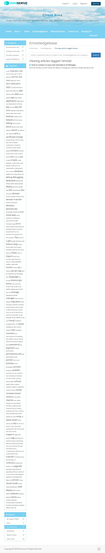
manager (10, 298)
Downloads (10, 531)
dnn (11, 190)
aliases (21, 94)
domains (10, 205)
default (8, 184)
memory (20, 298)
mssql (11, 320)
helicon (9, 244)
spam (14, 419)
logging (13, 289)
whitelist (8, 497)
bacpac (9, 119)
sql (14, 423)
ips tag (17, 270)
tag (12, 437)
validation (21, 474)
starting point (10, 429)
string (19, 429)
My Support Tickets (12, 519)
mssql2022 (9, 324)
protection (9, 370)
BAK (14, 120)
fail (7, 229)
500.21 (21, 87)
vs (17, 487)
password (14, 344)
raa (13, 373)
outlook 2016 (10, 341)
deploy (9, 186)
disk (7, 190)
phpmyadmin (10, 357)
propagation (9, 367)
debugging (18, 177)
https (14, 252)
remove (13, 390)
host (15, 247)
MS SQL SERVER (16, 317)
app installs (18, 98)
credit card (14, 166)
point (15, 357)
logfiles (8, 289)
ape (13, 97)
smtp (18, 416)
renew (19, 389)
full (7, 241)
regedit (8, 384)
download (16, 212)
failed (9, 229)
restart (17, 393)
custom (11, 171)
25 (11, 87)
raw (18, 373)
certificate (10, 137)
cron (19, 166)
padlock (20, 341)
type (12, 460)
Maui (16, 298)
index (12, 259)
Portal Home (33, 48)
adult (12, 94)
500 (17, 87)
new (13, 329)
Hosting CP (86, 31)
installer (8, 264)
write (12, 508)
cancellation (20, 130)
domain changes (11, 196)
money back (14, 310)
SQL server (19, 423)
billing (9, 123)
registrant (9, 387)
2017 (8, 83)
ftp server (21, 237)
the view (20, 446)
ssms (12, 426)
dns (22, 190)
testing (21, 443)
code (10, 142)
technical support (11, 441)
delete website (19, 184)
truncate (8, 460)
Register (83, 3)
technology (20, 441)
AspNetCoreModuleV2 (17, 110)
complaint (15, 142)
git (9, 240)
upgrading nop (16, 469)
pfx (20, 353)
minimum (15, 305)
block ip (13, 127)
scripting (14, 406)
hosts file (14, 250)
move (7, 312)
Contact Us (73, 31)
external (12, 227)
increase (8, 259)
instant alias (14, 264)
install (13, 262)
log (20, 287)
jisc (7, 274)
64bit (14, 91)
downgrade (9, 212)
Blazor (19, 123)
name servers (17, 327)
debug (9, 177)
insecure (8, 262)
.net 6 (7, 74)
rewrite (9, 400)
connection (17, 145)
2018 (13, 83)
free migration (10, 237)
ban (17, 120)
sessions (21, 411)
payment (10, 347)
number (11, 339)
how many (21, 250)
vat (10, 480)
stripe (22, 429)
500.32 (8, 91)
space (8, 419)
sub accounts (12, 431)
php (23, 354)
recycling (18, 378)
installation (18, 262)
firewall (8, 232)
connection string (11, 148)
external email (19, 227)
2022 (8, 87)
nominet (10, 333)
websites (21, 494)
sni (22, 417)
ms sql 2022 (14, 315)
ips (12, 270)
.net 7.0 (20, 74)
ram (15, 373)
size (11, 417)
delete (12, 184)
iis (21, 253)
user (9, 474)
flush (12, 232)
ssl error (8, 426)
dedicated (10, 180)
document (9, 194)
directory (15, 187)
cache (21, 127)
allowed (8, 98)
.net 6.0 (12, 74)
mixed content (14, 307)
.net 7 (15, 74)
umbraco (10, 462)
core (12, 156)
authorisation (10, 113)
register (17, 384)
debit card (21, 174)
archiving (19, 104)
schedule (8, 406)
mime (22, 302)
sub (7, 431)
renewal (10, 393)
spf (12, 423)
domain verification (11, 202)
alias (17, 94)
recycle (13, 378)
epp (14, 224)
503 (11, 91)
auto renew (17, 113)
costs (15, 157)
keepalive (11, 274)
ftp (16, 237)
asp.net (12, 107)
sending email (10, 411)
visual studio (12, 483)
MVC (14, 324)
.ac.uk (7, 71)
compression (10, 145)
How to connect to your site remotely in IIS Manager (53, 65)
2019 (18, 83)
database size (10, 174)
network (8, 330)
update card (9, 466)
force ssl (16, 232)
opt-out (16, 339)
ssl (23, 423)
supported (17, 435)
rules (14, 400)
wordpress (9, 505)
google (13, 241)
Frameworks (16, 234)
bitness (14, 123)
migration (16, 301)
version (15, 479)
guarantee (19, 241)
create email (15, 163)
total (16, 454)
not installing (18, 336)
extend (8, 227)
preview (10, 363)
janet (22, 271)
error (18, 223)
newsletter (19, 330)
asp (7, 107)
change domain (10, 140)
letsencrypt (16, 280)
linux (13, 284)
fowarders (9, 234)
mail (9, 292)
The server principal (12, 446)
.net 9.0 (14, 76)
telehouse (9, 443)
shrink (20, 413)
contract (21, 151)
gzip (23, 241)
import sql (16, 256)
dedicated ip (19, 181)
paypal (17, 348)
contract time (10, 154)
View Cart (96, 4)
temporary (15, 443)
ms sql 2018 (17, 312)
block (8, 126)
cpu (21, 156)
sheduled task (14, 413)
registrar (14, 387)
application (11, 100)
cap (7, 134)
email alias (11, 215)
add (20, 90)
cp (18, 157)
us (6, 474)
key (15, 274)
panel (7, 345)
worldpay (15, 505)
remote (8, 390)
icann (18, 253)
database (18, 171)
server (16, 411)
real (7, 376)
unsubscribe (18, 463)
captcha (11, 134)
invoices (15, 267)
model (21, 307)
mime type (9, 305)
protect (17, 366)
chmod (17, 140)
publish (16, 370)
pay (21, 345)
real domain (12, 376)
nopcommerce (10, 336)
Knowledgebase (40, 31)
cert (19, 134)
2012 (15, 81)
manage (15, 292)
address (8, 94)
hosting (19, 247)
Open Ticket (10, 539)
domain (16, 193)
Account (94, 35)
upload (20, 472)
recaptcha (19, 376)
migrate (8, 302)
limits (8, 283)
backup (9, 116)
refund (17, 381)
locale (12, 287)
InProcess (18, 259)
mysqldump (9, 327)
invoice (9, 267)
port (18, 360)
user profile (14, 474)
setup (7, 413)
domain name (20, 196)
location (16, 287)
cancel (14, 130)
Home (8, 31)
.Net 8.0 (8, 77)
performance (10, 351)
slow (14, 417)
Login (75, 3)
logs (16, 289)
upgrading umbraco (12, 472)
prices (16, 363)
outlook (20, 339)
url (23, 472)
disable (21, 187)
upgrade (18, 466)
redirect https (10, 381)
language (13, 276)
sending (19, 408)
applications (12, 104)
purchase (8, 373)
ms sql (11, 312)
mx (16, 324)
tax (22, 438)
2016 (18, 81)
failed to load (16, 229)
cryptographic (10, 168)
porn (15, 360)
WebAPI (8, 494)
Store (17, 31)
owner (16, 341)
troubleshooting (19, 457)
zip (15, 508)
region (12, 384)
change (19, 137)
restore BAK (17, 397)
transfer (10, 456)
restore (9, 396)
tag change (18, 438)
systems (8, 438)
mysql (21, 323)
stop (15, 429)
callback (8, 130)
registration (20, 387)
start (19, 426)
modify (8, 310)
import (9, 256)
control (16, 154)
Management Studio (12, 295)
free (21, 234)
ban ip (20, 120)
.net (21, 70)
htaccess (8, 253)
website (14, 493)
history (20, 244)
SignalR (8, 417)
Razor (21, 373)
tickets (13, 454)
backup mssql (18, 116)
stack (16, 426)
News (26, 31)
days (15, 174)
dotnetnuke (11, 208)
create (14, 160)
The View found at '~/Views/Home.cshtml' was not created (15, 451)
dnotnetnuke (16, 190)
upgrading (9, 469)
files (21, 229)
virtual (21, 480)
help (15, 244)
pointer (9, 359)
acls (17, 91)
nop (16, 333)
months (20, 310)
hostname (9, 250)
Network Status (58, 31)
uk (14, 460)
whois (14, 497)
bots (18, 127)
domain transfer (14, 199)
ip (19, 267)
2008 (12, 81)
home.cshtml (9, 247)
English (65, 3)
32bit (14, 87)
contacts (14, 150)
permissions (12, 353)
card (16, 133)
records (8, 378)
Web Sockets (16, 490)
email (21, 212)
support (10, 434)
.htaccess (14, 70)
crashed (8, 160)
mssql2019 (18, 321)
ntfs (7, 339)
